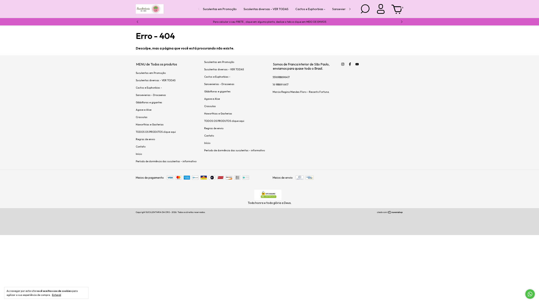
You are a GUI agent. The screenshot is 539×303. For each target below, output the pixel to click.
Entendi (56, 294)
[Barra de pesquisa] (365, 13)
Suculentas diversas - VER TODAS (266, 9)
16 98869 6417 (280, 84)
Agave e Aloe (143, 109)
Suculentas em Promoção (220, 9)
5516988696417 (281, 77)
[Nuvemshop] (390, 213)
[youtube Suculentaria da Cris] (357, 64)
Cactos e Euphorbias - (310, 9)
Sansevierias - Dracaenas (151, 95)
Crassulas (141, 117)
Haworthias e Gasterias (150, 124)
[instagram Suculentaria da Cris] (342, 64)
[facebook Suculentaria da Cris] (350, 64)
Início (139, 153)
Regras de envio (145, 139)
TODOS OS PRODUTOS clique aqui (156, 131)
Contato (140, 146)
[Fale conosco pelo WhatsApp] (530, 294)
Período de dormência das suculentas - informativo (166, 161)
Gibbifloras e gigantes (149, 102)
